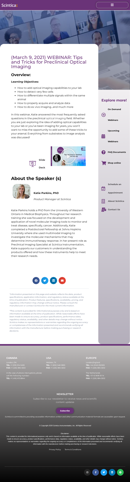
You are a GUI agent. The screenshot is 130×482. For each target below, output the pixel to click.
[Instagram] (87, 472)
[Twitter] (104, 472)
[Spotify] (120, 472)
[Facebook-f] (95, 472)
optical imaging (56, 118)
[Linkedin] (112, 472)
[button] (68, 156)
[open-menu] (112, 5)
